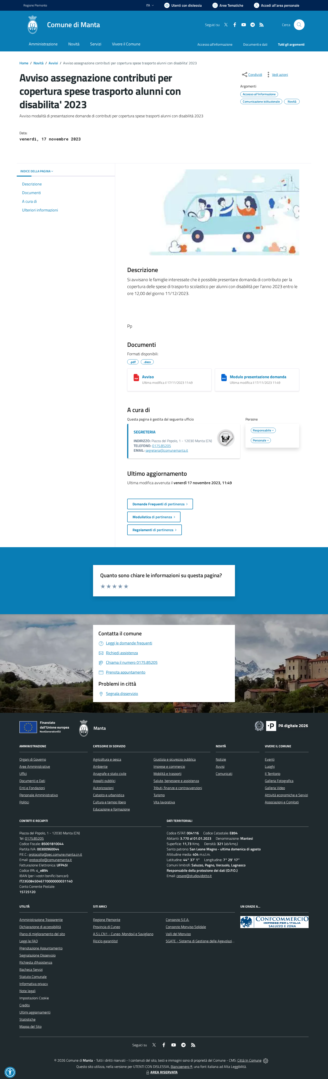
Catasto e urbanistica (108, 795)
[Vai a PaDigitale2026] (281, 725)
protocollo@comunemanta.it (50, 859)
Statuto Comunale (33, 976)
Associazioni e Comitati (282, 802)
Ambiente (100, 766)
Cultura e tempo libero (109, 802)
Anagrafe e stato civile (109, 773)
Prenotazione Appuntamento (40, 948)
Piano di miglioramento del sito (42, 934)
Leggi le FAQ (28, 941)
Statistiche (27, 1019)
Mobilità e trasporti (167, 773)
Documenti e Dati (32, 780)
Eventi (269, 759)
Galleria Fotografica (279, 780)
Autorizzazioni (103, 787)
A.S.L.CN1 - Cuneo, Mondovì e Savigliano (123, 934)
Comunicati (224, 773)
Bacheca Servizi (31, 969)
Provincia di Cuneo (106, 926)
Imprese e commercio (169, 766)
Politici (24, 802)
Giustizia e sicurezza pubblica (175, 759)
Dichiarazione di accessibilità (40, 926)
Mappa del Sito (30, 1026)
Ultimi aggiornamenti (34, 1012)
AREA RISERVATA (164, 1072)
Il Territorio (272, 773)
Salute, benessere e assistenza (176, 780)
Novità (38, 63)
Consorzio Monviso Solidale (186, 926)
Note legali (27, 991)
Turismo (159, 795)
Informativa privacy (33, 983)
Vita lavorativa (164, 802)
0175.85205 (161, 445)
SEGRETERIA (145, 432)
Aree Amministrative (34, 766)
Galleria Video (275, 787)
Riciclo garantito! (105, 941)
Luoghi (270, 766)
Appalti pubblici (104, 780)
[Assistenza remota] (266, 1060)
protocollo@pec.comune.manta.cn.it (55, 854)
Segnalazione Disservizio (37, 955)
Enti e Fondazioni (32, 787)
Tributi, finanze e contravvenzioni (178, 787)
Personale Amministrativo (38, 795)
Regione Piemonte (35, 5)
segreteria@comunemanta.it (166, 450)
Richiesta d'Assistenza (35, 962)
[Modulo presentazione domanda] (224, 377)
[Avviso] (136, 377)
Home (23, 63)
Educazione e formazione (111, 809)
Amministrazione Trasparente (41, 919)
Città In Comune (249, 1060)
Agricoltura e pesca (107, 759)
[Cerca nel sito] (299, 24)
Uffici (23, 773)
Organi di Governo (32, 759)
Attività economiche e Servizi (286, 795)
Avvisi (53, 63)
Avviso (148, 377)
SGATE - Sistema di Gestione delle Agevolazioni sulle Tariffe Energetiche (219, 941)
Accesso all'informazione (215, 44)
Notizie (221, 759)
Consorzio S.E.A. (177, 919)
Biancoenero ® (181, 1066)
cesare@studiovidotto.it (194, 875)
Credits (24, 1005)
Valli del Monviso (178, 934)
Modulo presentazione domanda (258, 377)
